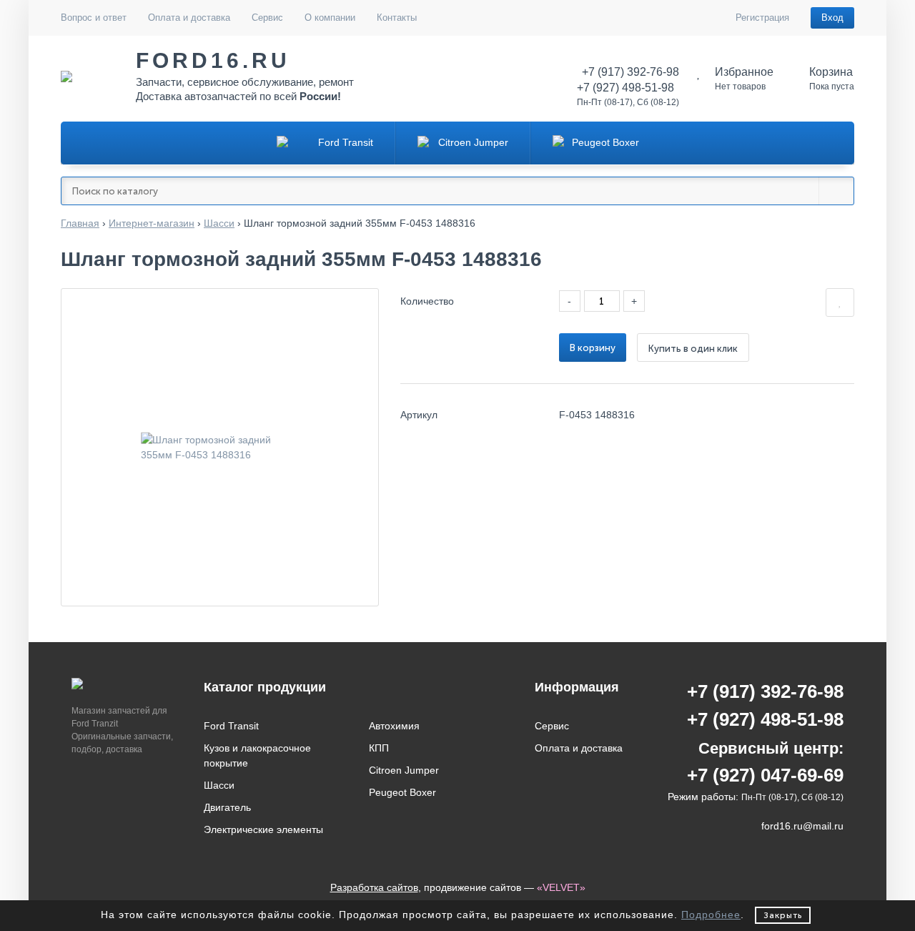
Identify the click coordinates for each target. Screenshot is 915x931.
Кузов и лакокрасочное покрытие (257, 755)
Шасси (219, 785)
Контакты (397, 17)
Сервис (267, 17)
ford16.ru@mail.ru (802, 826)
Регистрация (762, 17)
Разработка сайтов (374, 887)
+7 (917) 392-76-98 (765, 691)
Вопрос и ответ (94, 17)
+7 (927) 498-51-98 (765, 719)
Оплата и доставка (189, 17)
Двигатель (227, 807)
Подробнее (711, 914)
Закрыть (782, 915)
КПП (379, 748)
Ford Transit (231, 726)
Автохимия (394, 726)
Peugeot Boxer (402, 792)
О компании (330, 17)
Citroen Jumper (404, 770)
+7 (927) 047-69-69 (765, 775)
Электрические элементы (263, 829)
